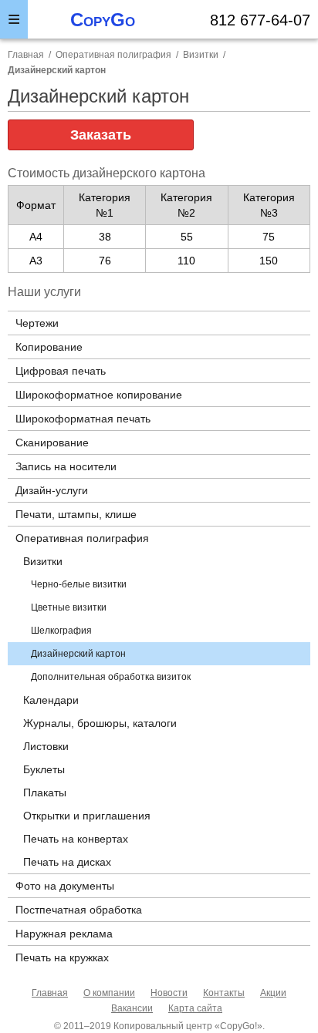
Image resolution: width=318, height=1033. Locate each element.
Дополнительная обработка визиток (111, 676)
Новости (169, 993)
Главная (50, 993)
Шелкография (61, 630)
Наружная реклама (64, 933)
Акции (273, 993)
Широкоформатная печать (83, 418)
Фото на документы (64, 886)
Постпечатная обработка (78, 909)
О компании (109, 993)
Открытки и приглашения (87, 815)
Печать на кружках (62, 957)
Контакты (224, 993)
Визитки (200, 54)
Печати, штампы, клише (76, 514)
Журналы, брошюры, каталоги (100, 723)
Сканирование (52, 442)
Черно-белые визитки (79, 584)
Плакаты (44, 792)
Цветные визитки (69, 607)
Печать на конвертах (75, 839)
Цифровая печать (60, 371)
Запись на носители (66, 466)
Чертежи (37, 323)
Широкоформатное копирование (98, 395)
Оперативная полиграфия (113, 54)
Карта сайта (195, 1008)
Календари (51, 700)
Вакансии (132, 1008)
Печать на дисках (67, 862)
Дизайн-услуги (51, 490)
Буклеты (44, 769)
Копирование (49, 347)
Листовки (46, 746)
